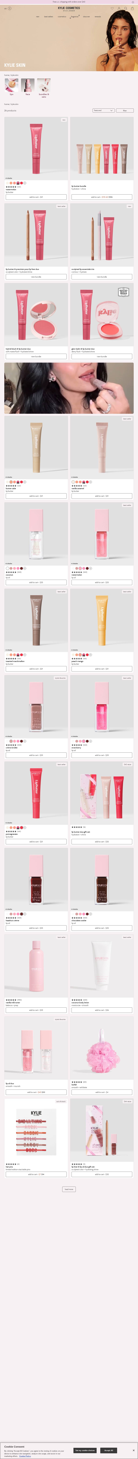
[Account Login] (119, 8)
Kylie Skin (14, 75)
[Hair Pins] (36, 1130)
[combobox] (104, 110)
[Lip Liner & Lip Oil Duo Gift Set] (102, 1130)
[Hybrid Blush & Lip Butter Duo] (36, 314)
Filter (125, 110)
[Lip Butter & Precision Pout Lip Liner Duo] (36, 235)
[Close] (134, 1450)
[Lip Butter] (36, 148)
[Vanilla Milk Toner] (36, 966)
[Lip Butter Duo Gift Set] (102, 793)
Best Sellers (48, 16)
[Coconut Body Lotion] (102, 966)
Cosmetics (62, 16)
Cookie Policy (25, 1456)
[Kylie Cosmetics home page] (69, 9)
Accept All (108, 1450)
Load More (69, 1189)
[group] (69, 2)
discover (86, 16)
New (37, 16)
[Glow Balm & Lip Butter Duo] (102, 314)
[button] (126, 8)
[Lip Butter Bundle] (102, 148)
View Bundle (36, 277)
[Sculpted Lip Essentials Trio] (102, 235)
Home (6, 75)
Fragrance (74, 16)
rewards (98, 16)
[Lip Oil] (36, 534)
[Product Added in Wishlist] (112, 8)
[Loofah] (102, 1048)
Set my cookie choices (85, 1450)
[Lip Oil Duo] (36, 1048)
